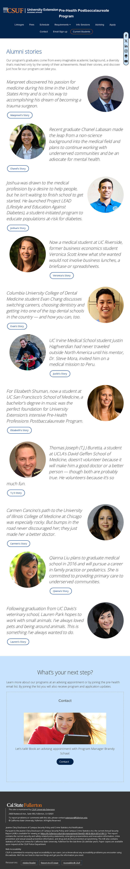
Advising (99, 24)
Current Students (81, 31)
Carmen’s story (18, 543)
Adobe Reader (29, 862)
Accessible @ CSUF (71, 862)
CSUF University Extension (43, 809)
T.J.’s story (16, 492)
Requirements (62, 24)
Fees (31, 24)
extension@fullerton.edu (76, 817)
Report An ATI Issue (49, 862)
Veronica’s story (62, 275)
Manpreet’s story (19, 115)
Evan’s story (17, 326)
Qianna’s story (61, 591)
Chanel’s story (18, 168)
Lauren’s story (18, 641)
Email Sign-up (60, 31)
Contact (44, 31)
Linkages (19, 24)
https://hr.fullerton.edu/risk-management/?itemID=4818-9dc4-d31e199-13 (74, 833)
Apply (113, 24)
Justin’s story (60, 373)
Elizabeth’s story (19, 430)
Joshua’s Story (18, 228)
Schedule (44, 24)
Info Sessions (83, 24)
